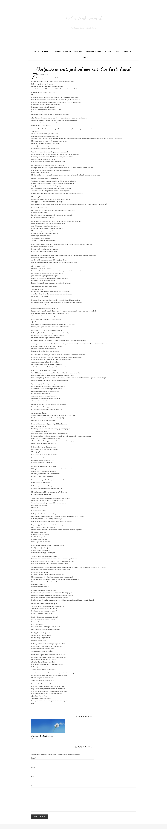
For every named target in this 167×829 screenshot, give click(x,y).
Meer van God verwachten (43, 735)
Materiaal (78, 51)
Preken (45, 51)
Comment (34, 786)
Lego (117, 51)
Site (32, 776)
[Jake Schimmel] (83, 24)
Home (36, 51)
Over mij (127, 51)
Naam (33, 758)
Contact (84, 57)
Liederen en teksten (62, 51)
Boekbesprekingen (93, 51)
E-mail (33, 767)
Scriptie (108, 51)
